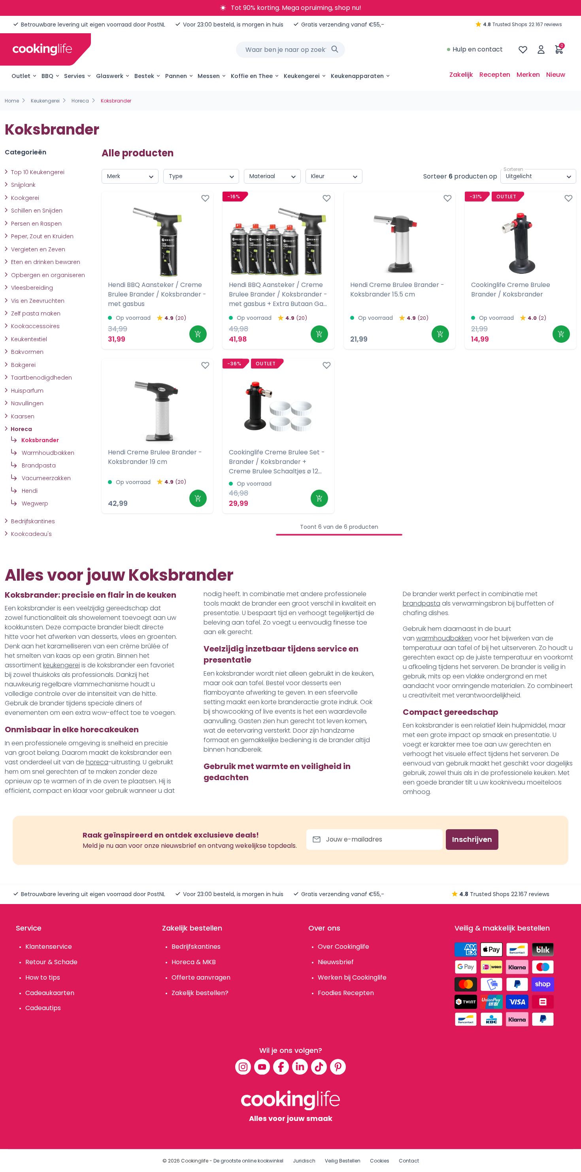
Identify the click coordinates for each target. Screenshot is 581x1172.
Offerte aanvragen (201, 977)
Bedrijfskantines (32, 521)
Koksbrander (39, 440)
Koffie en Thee (252, 76)
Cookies (379, 1160)
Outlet (20, 76)
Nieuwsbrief (336, 962)
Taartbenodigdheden (40, 378)
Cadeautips (43, 1007)
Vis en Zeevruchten (36, 301)
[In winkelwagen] (198, 334)
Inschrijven (472, 839)
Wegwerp (34, 503)
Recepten (494, 74)
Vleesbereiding (31, 288)
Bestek (144, 76)
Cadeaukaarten (49, 992)
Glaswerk (109, 76)
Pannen (176, 76)
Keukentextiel (28, 339)
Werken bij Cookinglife (352, 977)
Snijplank (22, 185)
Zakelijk (461, 74)
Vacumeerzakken (45, 478)
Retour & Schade (51, 962)
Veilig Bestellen (342, 1160)
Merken (528, 74)
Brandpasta (38, 465)
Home (12, 100)
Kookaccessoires (34, 326)
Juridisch (304, 1160)
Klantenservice (48, 946)
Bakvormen (26, 352)
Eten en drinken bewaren (44, 262)
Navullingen (26, 403)
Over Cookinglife (343, 946)
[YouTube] (262, 1067)
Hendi (29, 491)
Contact (409, 1160)
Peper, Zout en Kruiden (41, 236)
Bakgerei (22, 365)
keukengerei (61, 665)
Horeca (80, 100)
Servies (74, 76)
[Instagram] (243, 1067)
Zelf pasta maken (34, 313)
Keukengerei (302, 76)
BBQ (47, 76)
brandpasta (421, 603)
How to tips (42, 977)
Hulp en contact (478, 49)
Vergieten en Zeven (37, 249)
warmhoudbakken (444, 638)
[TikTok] (319, 1067)
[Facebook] (281, 1067)
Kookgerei (24, 198)
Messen (209, 76)
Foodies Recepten (346, 992)
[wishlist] (523, 49)
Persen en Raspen (35, 224)
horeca (97, 762)
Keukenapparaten (357, 76)
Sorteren (513, 169)
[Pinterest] (338, 1067)
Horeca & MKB (194, 962)
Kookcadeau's (30, 534)
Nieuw (555, 74)
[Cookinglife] (42, 49)
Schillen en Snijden (35, 211)
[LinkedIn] (300, 1067)
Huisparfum (26, 391)
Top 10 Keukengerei (36, 172)
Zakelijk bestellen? (200, 992)
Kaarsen (21, 416)
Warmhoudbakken (47, 453)
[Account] (541, 49)
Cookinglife (194, 1160)
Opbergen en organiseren (47, 275)
